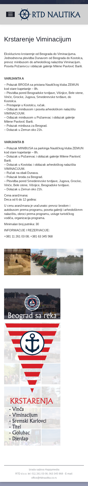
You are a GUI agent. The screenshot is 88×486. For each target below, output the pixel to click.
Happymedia (52, 469)
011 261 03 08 (40, 473)
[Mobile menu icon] (10, 14)
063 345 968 (56, 473)
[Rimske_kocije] (43, 262)
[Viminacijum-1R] (17, 262)
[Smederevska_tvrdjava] (70, 262)
